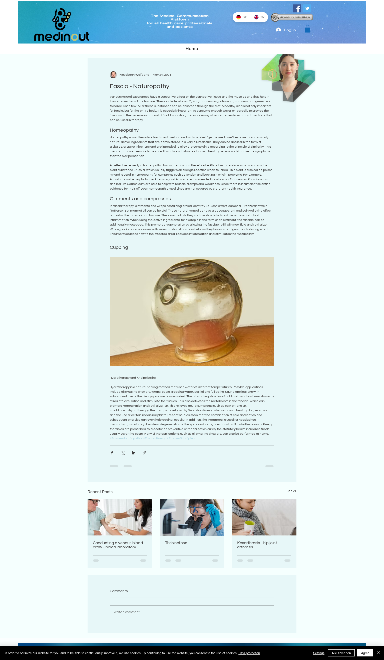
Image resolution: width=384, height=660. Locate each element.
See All (291, 491)
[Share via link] (144, 453)
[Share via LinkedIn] (134, 453)
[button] (307, 28)
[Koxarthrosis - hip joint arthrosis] (264, 517)
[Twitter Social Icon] (307, 8)
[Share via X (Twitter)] (123, 453)
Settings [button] (318, 653)
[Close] (378, 652)
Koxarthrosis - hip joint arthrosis (257, 545)
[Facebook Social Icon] (297, 8)
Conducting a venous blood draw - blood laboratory (118, 545)
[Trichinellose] (192, 517)
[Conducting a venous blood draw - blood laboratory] (120, 517)
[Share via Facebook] (112, 453)
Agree (365, 653)
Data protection (249, 653)
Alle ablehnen (341, 653)
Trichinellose (176, 543)
